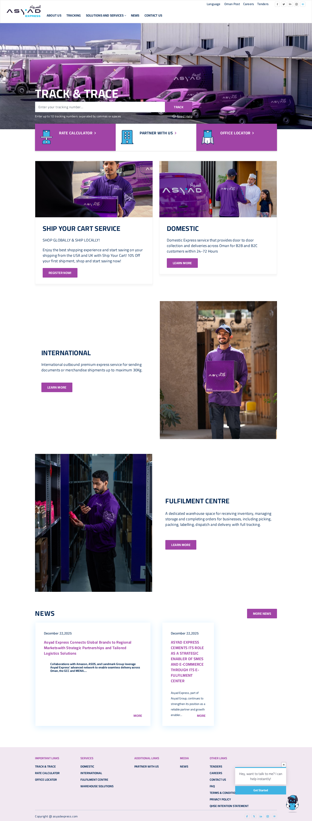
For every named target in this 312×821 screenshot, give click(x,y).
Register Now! (60, 273)
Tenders (262, 4)
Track (178, 107)
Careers (248, 4)
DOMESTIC (183, 228)
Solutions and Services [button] (105, 15)
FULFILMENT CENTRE (197, 500)
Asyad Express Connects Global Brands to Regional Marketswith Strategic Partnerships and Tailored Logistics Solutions (87, 648)
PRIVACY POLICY (220, 799)
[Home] (24, 11)
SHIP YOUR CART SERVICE (81, 228)
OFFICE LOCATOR (46, 779)
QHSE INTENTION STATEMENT (229, 805)
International (91, 773)
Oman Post (232, 4)
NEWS (135, 15)
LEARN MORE (182, 263)
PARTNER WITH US (146, 766)
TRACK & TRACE (45, 766)
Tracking (73, 15)
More (138, 716)
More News (262, 613)
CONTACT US (153, 15)
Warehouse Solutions (97, 786)
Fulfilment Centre (94, 779)
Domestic (87, 766)
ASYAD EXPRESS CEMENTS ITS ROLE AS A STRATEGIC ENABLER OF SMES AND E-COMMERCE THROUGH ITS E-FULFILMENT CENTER (187, 661)
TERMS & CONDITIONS (224, 792)
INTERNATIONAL (66, 352)
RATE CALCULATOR (47, 773)
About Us (54, 15)
